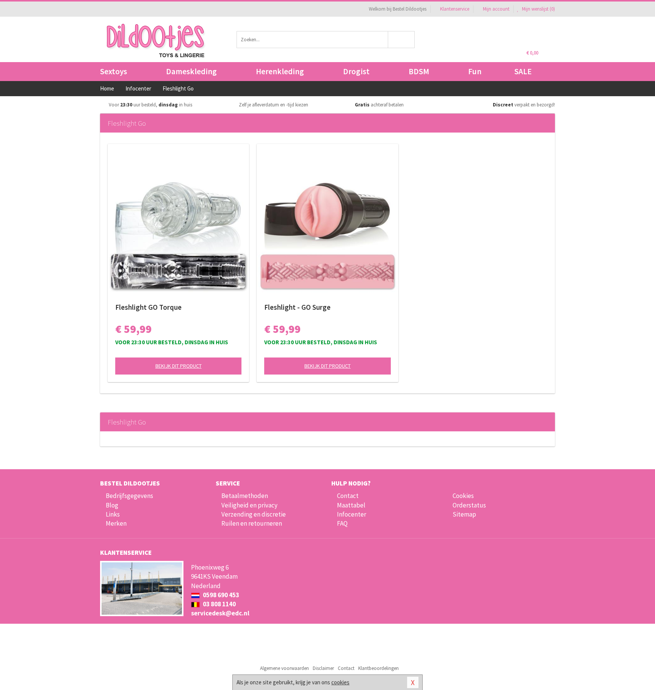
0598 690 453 (220, 595)
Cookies (463, 496)
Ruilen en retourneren (251, 523)
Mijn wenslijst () (538, 9)
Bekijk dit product (178, 365)
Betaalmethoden (244, 496)
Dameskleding (191, 71)
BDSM (419, 71)
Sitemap (464, 514)
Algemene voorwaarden (284, 668)
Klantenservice (454, 9)
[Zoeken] (401, 39)
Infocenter (351, 514)
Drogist (356, 71)
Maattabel (351, 505)
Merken (116, 523)
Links (113, 514)
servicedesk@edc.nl (220, 613)
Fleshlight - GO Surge (297, 307)
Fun (474, 71)
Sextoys (113, 71)
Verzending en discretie (253, 514)
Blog (112, 505)
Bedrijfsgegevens (129, 496)
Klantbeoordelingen (378, 668)
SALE (523, 71)
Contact (348, 496)
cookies (340, 682)
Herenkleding (280, 71)
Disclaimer (323, 668)
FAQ (342, 523)
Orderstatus (469, 505)
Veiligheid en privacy (249, 505)
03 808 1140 (219, 604)
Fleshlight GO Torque (148, 307)
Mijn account (496, 9)
